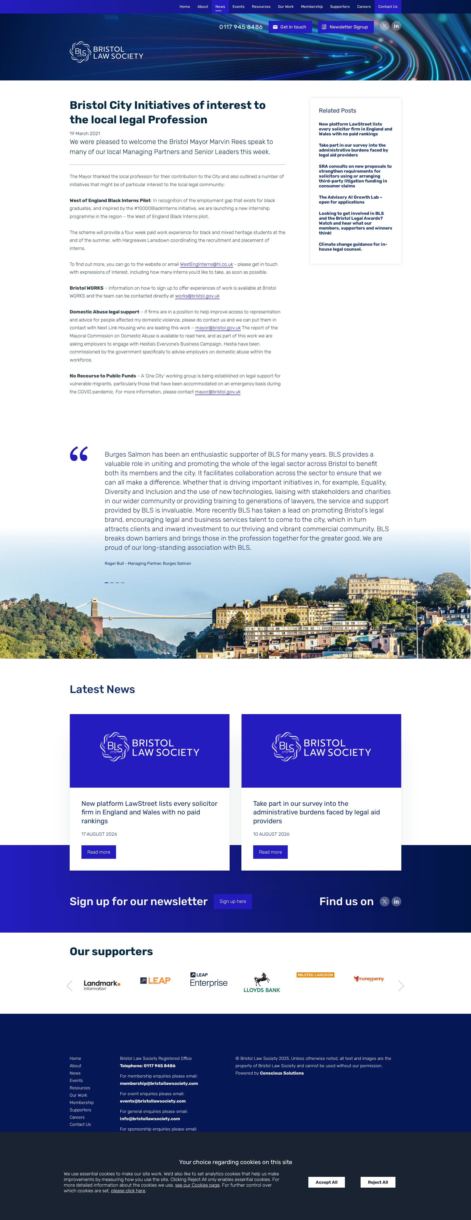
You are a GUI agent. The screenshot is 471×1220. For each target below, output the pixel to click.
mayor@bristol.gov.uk (218, 328)
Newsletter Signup (349, 27)
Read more (98, 852)
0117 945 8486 (241, 27)
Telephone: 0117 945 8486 (147, 1065)
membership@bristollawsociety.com (159, 1083)
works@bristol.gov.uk (197, 296)
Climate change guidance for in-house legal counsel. (353, 247)
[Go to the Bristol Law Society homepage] (106, 27)
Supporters (340, 6)
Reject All (378, 1182)
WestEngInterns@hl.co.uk (206, 264)
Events (239, 6)
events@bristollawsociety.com (153, 1101)
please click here (128, 1191)
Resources (261, 6)
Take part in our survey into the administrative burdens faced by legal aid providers (353, 150)
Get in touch (293, 27)
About (202, 6)
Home (185, 6)
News (220, 6)
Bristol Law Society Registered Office (156, 1058)
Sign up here (233, 901)
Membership (312, 6)
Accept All (327, 1182)
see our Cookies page (197, 1185)
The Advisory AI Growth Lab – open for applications (350, 200)
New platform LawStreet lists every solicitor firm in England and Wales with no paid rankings (355, 129)
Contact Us (388, 6)
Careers (364, 6)
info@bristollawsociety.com (150, 1118)
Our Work (286, 6)
